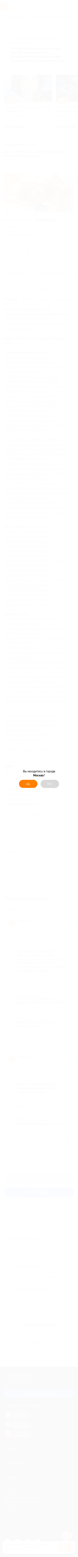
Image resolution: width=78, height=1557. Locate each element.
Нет (49, 783)
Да (28, 783)
